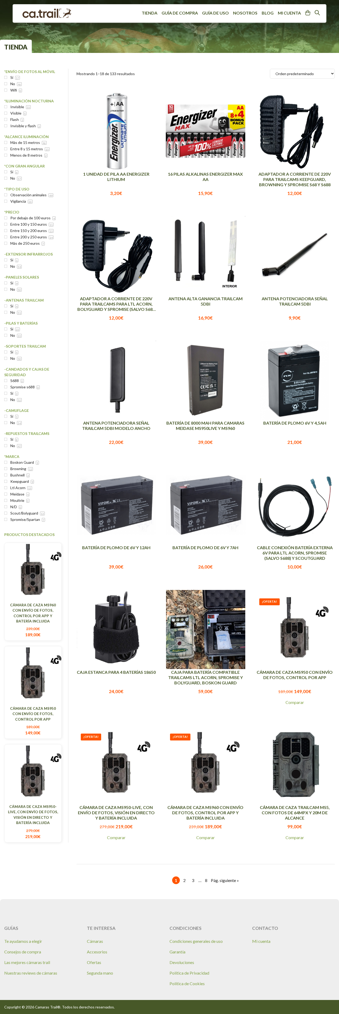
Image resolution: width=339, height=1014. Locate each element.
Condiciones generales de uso (196, 941)
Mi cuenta (261, 941)
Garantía (177, 951)
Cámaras (95, 941)
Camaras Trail (47, 13)
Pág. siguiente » (225, 880)
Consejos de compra (22, 951)
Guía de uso (215, 12)
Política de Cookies (187, 983)
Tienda (149, 12)
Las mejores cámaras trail (27, 962)
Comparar (295, 702)
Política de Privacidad (189, 972)
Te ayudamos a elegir (23, 941)
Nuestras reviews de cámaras (30, 972)
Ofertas (94, 962)
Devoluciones (182, 962)
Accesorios (97, 951)
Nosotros (245, 12)
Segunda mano (100, 972)
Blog (268, 12)
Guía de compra (180, 12)
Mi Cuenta (289, 12)
